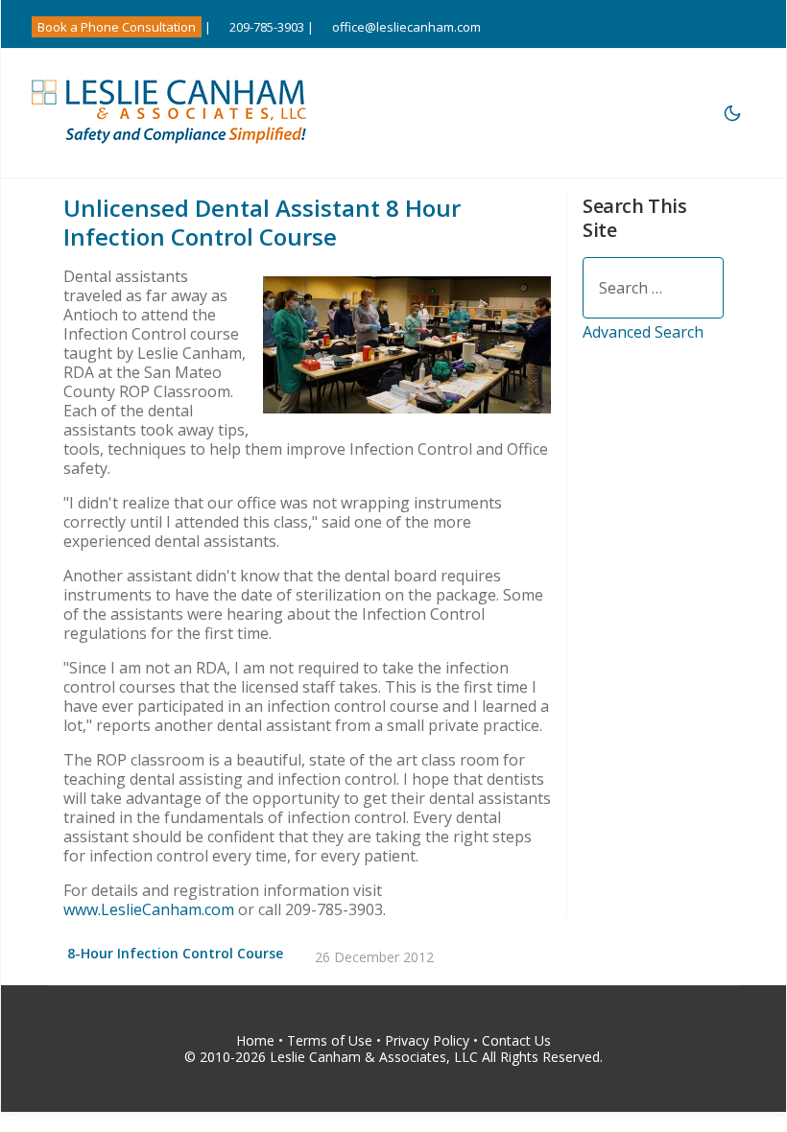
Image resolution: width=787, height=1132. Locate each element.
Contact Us (516, 1040)
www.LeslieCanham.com (148, 909)
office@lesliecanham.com (406, 26)
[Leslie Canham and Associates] (171, 111)
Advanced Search (643, 331)
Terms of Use (329, 1040)
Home (255, 1040)
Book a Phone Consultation (116, 26)
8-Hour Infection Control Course (175, 953)
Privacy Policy (429, 1040)
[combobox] (653, 287)
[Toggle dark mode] (732, 113)
